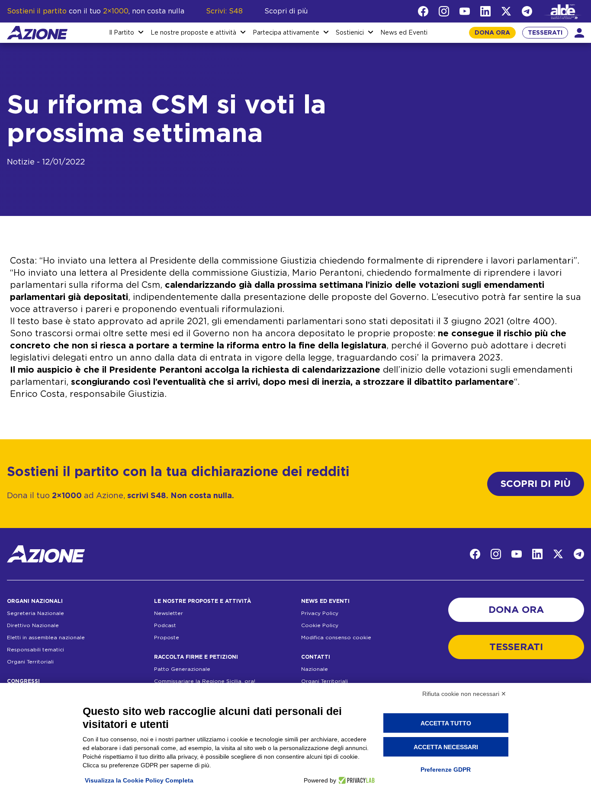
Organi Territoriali (30, 661)
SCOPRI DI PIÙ (536, 484)
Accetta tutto (446, 723)
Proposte (166, 637)
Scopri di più (286, 11)
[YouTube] (464, 11)
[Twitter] (506, 11)
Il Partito (121, 33)
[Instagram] (444, 11)
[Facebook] (423, 11)
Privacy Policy (319, 613)
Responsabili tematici (35, 649)
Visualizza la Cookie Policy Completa (139, 780)
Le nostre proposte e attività (193, 33)
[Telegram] (527, 11)
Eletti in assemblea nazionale (46, 637)
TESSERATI (545, 33)
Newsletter (168, 613)
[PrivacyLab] (355, 780)
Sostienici (350, 33)
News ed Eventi (403, 33)
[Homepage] (37, 32)
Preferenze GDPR (446, 769)
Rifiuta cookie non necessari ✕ (464, 693)
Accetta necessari (446, 747)
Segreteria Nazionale (35, 613)
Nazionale (314, 669)
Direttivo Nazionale (33, 625)
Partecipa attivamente (286, 33)
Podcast (165, 625)
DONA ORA (492, 33)
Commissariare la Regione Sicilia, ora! (204, 681)
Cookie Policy (319, 625)
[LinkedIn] (485, 11)
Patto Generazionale (182, 669)
